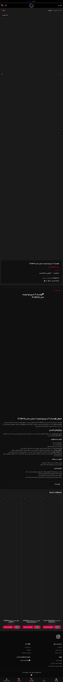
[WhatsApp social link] (47, 281)
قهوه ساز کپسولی (26, 653)
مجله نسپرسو (58, 653)
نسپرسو (50, 10)
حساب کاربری (58, 650)
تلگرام (29, 1)
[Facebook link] (51, 281)
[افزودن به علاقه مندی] (44, 498)
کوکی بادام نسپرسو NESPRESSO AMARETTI (11, 621)
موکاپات (28, 650)
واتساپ (33, 1)
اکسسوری (55, 10)
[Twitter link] (49, 281)
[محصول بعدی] (2, 10)
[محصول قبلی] (5, 10)
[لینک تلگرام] (45, 281)
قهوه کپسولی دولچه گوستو (55, 666)
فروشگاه (60, 647)
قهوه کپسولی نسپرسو (56, 663)
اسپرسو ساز (27, 647)
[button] (48, 627)
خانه (60, 10)
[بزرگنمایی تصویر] (59, 133)
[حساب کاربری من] (5, 5)
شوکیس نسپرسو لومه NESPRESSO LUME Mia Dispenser (31, 621)
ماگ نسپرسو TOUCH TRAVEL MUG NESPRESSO (51, 621)
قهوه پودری (59, 660)
